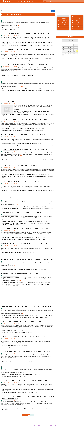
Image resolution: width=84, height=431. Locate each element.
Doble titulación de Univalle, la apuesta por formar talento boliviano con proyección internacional (25, 145)
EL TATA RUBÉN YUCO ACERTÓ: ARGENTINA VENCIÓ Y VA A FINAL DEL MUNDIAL (25, 49)
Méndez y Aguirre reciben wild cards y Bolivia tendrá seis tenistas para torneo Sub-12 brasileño (24, 45)
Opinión (78, 22)
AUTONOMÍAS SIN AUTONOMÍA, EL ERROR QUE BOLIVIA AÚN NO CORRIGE (24, 322)
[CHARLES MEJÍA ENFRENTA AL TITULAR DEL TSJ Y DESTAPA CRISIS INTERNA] (18, 382)
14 (72, 49)
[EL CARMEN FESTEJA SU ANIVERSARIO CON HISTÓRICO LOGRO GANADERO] (18, 151)
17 (63, 51)
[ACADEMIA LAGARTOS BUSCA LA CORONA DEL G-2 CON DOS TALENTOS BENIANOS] (18, 261)
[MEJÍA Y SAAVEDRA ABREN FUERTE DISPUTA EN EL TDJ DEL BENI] (18, 183)
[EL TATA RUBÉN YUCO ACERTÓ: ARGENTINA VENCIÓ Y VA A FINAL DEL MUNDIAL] (18, 51)
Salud (78, 24)
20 (70, 51)
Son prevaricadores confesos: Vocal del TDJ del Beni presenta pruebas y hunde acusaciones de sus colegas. (27, 397)
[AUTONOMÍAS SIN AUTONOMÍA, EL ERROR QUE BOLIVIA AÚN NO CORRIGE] (18, 323)
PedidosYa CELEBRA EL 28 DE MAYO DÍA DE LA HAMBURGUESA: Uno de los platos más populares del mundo (26, 315)
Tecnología (78, 26)
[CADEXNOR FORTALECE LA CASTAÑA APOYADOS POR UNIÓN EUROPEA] (18, 214)
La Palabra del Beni (6, 21)
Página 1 (25, 415)
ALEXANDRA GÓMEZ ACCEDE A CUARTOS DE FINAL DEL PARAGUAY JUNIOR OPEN (26, 198)
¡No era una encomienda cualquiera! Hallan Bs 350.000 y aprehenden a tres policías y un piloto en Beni (26, 90)
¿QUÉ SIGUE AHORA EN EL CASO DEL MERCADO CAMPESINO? (20, 366)
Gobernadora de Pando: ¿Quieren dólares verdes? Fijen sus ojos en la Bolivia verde (21, 237)
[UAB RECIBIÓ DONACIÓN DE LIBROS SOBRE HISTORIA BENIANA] (18, 275)
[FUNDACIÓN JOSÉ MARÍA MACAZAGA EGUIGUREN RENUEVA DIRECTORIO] (18, 338)
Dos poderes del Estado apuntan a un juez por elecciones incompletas (19, 392)
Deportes (78, 18)
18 (65, 51)
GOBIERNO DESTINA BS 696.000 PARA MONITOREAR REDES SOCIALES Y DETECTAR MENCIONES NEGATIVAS (32, 112)
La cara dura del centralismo (9, 27)
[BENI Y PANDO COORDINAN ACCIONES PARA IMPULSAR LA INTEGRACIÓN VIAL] (18, 230)
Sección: (31, 1)
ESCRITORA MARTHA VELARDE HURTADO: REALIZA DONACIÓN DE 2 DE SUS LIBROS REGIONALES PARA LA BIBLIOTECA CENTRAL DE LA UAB (27, 285)
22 (74, 51)
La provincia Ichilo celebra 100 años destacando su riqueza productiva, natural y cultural (23, 158)
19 (68, 51)
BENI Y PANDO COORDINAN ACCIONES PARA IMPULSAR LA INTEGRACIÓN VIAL (25, 228)
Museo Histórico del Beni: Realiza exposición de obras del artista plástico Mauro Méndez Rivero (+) (25, 176)
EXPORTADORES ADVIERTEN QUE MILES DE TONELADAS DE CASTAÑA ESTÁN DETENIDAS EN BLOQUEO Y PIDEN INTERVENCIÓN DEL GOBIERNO (26, 224)
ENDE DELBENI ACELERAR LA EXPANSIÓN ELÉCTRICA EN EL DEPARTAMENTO (24, 64)
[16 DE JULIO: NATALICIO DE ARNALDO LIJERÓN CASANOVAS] (18, 167)
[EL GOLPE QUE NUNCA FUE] (18, 103)
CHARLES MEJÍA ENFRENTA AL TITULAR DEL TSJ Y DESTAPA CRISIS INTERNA (24, 381)
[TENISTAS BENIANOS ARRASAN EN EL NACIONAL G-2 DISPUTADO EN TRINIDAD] (18, 35)
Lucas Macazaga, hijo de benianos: (11, 345)
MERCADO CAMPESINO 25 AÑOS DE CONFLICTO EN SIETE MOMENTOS (18, 374)
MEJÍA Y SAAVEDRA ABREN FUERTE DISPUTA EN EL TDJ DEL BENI (21, 181)
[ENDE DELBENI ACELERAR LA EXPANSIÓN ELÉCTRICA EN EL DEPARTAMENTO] (18, 66)
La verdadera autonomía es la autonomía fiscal (14, 332)
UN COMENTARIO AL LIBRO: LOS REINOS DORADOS (14, 252)
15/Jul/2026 (15, 183)
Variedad (64, 28)
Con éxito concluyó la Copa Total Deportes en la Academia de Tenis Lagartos (21, 269)
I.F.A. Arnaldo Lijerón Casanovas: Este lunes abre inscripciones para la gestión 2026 (21, 174)
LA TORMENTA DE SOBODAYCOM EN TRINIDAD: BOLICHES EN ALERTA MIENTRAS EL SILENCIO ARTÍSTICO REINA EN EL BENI (28, 42)
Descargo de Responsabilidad (52, 425)
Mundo (64, 18)
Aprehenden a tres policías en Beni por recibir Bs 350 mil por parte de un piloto (21, 88)
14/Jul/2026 (15, 368)
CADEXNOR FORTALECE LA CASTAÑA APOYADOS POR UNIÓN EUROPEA (23, 213)
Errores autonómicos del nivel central (11, 330)
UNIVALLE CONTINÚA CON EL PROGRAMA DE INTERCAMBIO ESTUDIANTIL (24, 134)
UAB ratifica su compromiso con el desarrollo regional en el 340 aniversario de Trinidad (23, 282)
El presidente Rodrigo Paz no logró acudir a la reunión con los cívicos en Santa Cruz (22, 361)
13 (70, 49)
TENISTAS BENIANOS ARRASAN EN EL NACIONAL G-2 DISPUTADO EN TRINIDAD (25, 34)
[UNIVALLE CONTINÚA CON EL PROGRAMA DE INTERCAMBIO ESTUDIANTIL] (18, 136)
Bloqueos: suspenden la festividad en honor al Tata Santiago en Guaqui (19, 60)
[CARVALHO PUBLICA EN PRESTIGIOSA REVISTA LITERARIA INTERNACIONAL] (18, 245)
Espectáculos (78, 28)
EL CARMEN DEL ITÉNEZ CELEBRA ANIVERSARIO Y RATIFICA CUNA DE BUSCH (24, 120)
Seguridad (64, 24)
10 (63, 49)
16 (77, 49)
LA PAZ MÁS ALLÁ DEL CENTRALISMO (12, 19)
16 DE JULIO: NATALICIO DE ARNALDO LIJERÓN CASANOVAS (19, 166)
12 (68, 49)
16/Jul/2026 (15, 21)
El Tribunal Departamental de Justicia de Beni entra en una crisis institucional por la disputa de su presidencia (28, 190)
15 (74, 49)
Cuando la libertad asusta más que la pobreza (13, 376)
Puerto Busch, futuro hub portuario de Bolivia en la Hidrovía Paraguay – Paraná (21, 130)
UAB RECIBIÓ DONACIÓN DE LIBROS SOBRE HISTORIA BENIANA (20, 274)
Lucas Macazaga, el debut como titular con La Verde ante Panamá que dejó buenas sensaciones (25, 347)
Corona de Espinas (7, 268)
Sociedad (64, 22)
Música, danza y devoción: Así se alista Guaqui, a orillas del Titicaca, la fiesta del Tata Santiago (24, 58)
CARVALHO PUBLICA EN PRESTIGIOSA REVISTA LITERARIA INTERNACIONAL (24, 243)
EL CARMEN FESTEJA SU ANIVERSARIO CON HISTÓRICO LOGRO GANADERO (19, 128)
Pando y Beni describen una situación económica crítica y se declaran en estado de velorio (24, 239)
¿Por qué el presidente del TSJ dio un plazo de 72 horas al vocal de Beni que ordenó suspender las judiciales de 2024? (27, 193)
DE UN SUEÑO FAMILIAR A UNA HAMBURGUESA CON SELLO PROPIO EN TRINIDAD (26, 307)
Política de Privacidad (42, 425)
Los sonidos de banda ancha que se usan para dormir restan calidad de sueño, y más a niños (24, 317)
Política (78, 20)
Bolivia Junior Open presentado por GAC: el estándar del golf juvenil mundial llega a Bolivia (23, 207)
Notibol (7, 1)
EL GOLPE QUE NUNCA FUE (9, 101)
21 (72, 51)
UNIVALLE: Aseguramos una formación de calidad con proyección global (19, 143)
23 (77, 51)
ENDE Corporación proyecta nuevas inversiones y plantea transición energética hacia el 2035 (24, 73)
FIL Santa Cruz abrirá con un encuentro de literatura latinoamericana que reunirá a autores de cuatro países (28, 254)
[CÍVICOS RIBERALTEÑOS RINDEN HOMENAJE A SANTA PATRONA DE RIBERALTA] (18, 353)
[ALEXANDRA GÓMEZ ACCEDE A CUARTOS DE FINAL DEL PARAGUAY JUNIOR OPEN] (18, 200)
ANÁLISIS (4, 360)
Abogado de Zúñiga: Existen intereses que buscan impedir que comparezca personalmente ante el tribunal (27, 114)
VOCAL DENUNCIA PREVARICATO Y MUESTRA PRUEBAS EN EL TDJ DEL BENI (18, 407)
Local (11, 21)
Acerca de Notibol (30, 425)
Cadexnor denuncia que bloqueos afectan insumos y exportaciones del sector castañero (23, 221)
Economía (64, 20)
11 (65, 49)
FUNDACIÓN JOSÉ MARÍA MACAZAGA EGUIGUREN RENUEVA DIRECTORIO (24, 336)
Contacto (35, 425)
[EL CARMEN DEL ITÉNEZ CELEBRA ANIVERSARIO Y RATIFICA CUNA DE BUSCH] (18, 121)
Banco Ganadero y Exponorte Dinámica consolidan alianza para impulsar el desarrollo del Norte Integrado (27, 159)
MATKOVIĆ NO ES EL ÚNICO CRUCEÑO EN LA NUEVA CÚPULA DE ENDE (18, 75)
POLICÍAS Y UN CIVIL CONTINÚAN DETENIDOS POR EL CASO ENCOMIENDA (24, 80)
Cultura (64, 26)
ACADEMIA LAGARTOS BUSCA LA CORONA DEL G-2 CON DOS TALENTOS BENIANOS (27, 259)
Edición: (20, 1)
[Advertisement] (42, 6)
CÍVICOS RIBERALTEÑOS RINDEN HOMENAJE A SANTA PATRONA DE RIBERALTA (25, 351)
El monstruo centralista (8, 29)
